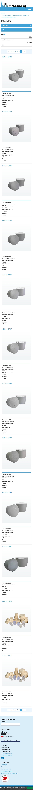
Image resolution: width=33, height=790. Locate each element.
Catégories (5, 25)
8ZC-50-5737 (7, 329)
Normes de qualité (6, 769)
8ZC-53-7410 (7, 601)
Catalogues (4, 764)
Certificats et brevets (6, 771)
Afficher (29, 42)
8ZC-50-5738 (7, 383)
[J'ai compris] (30, 788)
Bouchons (13, 17)
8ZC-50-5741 (7, 547)
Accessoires (6, 17)
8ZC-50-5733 (7, 111)
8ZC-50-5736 (7, 274)
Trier (30, 37)
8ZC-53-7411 (7, 655)
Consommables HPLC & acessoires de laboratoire (16, 15)
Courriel (3, 721)
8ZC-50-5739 (7, 438)
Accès (2, 766)
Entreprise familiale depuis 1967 (9, 773)
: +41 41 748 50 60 (7, 753)
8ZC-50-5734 (7, 166)
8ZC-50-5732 (7, 57)
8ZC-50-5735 (7, 220)
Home (2, 13)
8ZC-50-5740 (7, 492)
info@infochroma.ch (6, 755)
